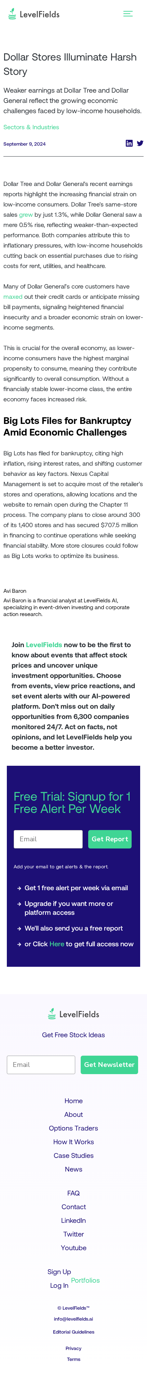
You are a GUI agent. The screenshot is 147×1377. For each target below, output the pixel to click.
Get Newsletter (109, 1064)
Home (74, 1100)
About (73, 1114)
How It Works (73, 1141)
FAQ (73, 1193)
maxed (13, 296)
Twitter (73, 1234)
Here (57, 943)
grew (26, 214)
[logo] (33, 14)
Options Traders (73, 1128)
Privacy (73, 1348)
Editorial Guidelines (73, 1332)
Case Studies (74, 1155)
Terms (73, 1359)
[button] (128, 14)
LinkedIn (73, 1220)
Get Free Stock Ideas (73, 1034)
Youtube (73, 1247)
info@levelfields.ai (73, 1319)
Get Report (110, 839)
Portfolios (85, 1280)
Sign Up (59, 1271)
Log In (59, 1285)
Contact (74, 1206)
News (73, 1169)
